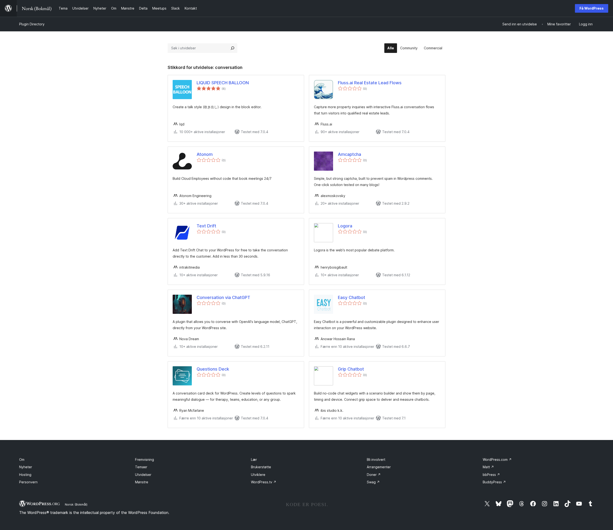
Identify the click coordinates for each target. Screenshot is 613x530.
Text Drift (206, 225)
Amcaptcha (349, 154)
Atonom (205, 154)
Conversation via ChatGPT (223, 297)
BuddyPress (494, 482)
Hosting (25, 475)
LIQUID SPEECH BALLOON (223, 82)
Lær (254, 459)
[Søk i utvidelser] (232, 48)
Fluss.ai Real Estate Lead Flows (370, 82)
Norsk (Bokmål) (76, 504)
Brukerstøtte (261, 467)
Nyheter (25, 467)
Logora (345, 225)
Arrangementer (379, 467)
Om (21, 459)
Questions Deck (213, 369)
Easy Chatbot (351, 297)
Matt (488, 467)
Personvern (28, 482)
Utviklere (258, 475)
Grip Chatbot (351, 369)
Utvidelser (143, 475)
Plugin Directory (32, 24)
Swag (373, 482)
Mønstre (141, 482)
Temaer (141, 467)
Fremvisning (144, 459)
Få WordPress (591, 8)
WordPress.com (497, 459)
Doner (374, 475)
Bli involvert (376, 459)
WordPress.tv (263, 482)
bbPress (491, 475)
